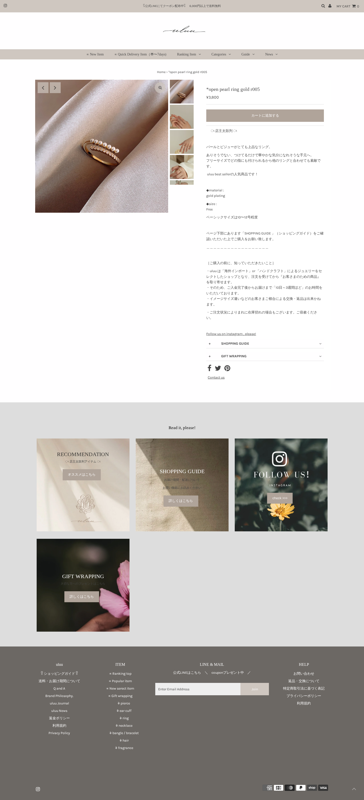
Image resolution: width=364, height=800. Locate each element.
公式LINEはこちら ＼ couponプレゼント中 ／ (212, 673)
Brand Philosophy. (59, 696)
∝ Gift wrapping (120, 696)
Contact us (216, 378)
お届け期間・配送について (182, 480)
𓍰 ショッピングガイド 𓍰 (59, 673)
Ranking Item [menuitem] (186, 54)
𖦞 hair (120, 740)
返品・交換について (303, 681)
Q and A (59, 688)
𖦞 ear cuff (120, 711)
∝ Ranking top (120, 673)
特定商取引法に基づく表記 (304, 688)
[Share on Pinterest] (227, 369)
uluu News (59, 711)
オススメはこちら (82, 475)
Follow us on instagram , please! (231, 334)
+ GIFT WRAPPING (227, 356)
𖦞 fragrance (120, 748)
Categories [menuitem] (218, 54)
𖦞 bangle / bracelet (120, 733)
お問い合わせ (303, 673)
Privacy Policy (59, 733)
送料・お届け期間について (59, 681)
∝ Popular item (120, 681)
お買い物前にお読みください (183, 488)
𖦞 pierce (120, 703)
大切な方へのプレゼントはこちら (83, 583)
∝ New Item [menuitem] (95, 54)
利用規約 (59, 725)
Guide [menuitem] (245, 54)
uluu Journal (59, 703)
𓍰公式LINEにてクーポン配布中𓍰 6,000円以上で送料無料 (183, 6)
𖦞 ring (120, 718)
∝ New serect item (120, 688)
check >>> (279, 498)
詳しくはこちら (181, 501)
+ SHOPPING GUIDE (229, 343)
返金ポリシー (59, 718)
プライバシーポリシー (303, 696)
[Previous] (43, 87)
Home (161, 72)
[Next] (55, 87)
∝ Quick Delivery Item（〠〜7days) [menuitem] (140, 54)
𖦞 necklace (120, 725)
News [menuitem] (269, 54)
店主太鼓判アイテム (83, 461)
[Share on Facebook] (209, 369)
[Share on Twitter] (218, 369)
